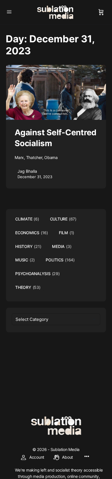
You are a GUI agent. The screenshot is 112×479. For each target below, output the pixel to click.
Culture (63, 218)
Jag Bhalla (27, 171)
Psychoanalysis (37, 273)
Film (66, 232)
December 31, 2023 (35, 176)
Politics (60, 259)
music (25, 259)
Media (61, 246)
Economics (31, 232)
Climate (27, 218)
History (28, 246)
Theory (27, 287)
